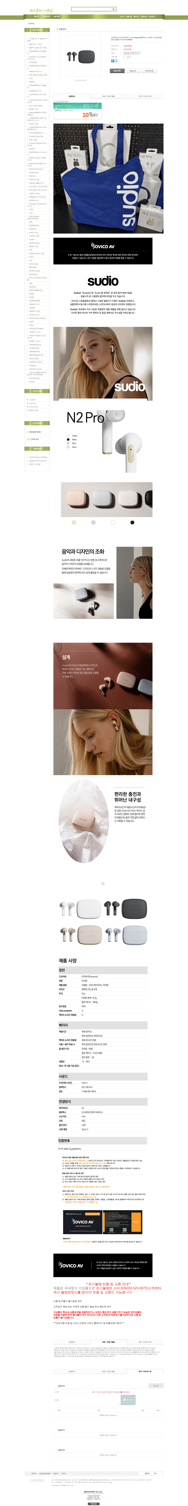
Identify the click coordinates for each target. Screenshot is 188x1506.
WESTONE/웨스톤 (36, 355)
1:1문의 (63, 1473)
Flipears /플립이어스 (36, 183)
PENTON (32, 267)
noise (31, 257)
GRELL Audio (34, 194)
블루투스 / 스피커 (35, 44)
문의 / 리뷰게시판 (145, 96)
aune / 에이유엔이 (36, 106)
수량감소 (129, 57)
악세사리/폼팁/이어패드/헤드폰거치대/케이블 (37, 374)
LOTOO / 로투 (34, 236)
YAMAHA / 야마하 (35, 362)
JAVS (31, 209)
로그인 (122, 16)
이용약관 (33, 1473)
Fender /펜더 (34, 173)
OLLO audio (33, 264)
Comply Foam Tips (36, 136)
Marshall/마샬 (34, 243)
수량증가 (129, 56)
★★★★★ (126, 1392)
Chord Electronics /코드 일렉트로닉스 (37, 128)
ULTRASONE (34, 348)
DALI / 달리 (33, 140)
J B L (31, 213)
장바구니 (136, 16)
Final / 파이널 (34, 180)
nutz (30, 260)
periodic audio (34, 271)
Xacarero (32, 365)
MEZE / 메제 (33, 246)
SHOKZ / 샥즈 (34, 304)
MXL (31, 250)
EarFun (32, 149)
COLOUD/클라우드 (36, 133)
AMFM (31, 82)
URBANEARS (34, 352)
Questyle (32, 287)
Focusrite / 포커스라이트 (38, 187)
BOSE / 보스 (33, 109)
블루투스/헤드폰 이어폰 (38, 48)
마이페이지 (152, 16)
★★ (103, 1392)
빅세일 (31, 382)
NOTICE (31, 24)
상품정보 (72, 96)
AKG (31, 78)
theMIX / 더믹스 (35, 341)
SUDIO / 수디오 (35, 332)
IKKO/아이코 (34, 200)
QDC (31, 283)
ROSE (31, 297)
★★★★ (117, 1392)
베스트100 (46, 16)
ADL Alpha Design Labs (38, 75)
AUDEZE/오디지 (35, 91)
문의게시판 (33, 407)
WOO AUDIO (34, 359)
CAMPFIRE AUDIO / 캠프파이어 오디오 (36, 119)
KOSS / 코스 (33, 233)
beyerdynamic (34, 378)
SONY (31, 322)
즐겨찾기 (57, 16)
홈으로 (36, 16)
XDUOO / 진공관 (35, 369)
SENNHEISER (34, 301)
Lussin (31, 239)
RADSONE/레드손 (36, 290)
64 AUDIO (33, 62)
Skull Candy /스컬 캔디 (37, 318)
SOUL (31, 325)
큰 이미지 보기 (81, 80)
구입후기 (32, 400)
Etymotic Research (36, 169)
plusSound (33, 274)
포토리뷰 (32, 403)
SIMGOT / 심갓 (34, 311)
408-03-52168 (94, 1480)
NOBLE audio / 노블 (36, 253)
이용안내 (55, 1473)
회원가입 (129, 16)
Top (155, 1473)
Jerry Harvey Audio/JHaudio (33, 218)
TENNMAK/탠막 (35, 345)
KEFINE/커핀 (34, 226)
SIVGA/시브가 (34, 315)
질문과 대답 (33, 410)
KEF (30, 222)
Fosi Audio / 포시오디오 (38, 190)
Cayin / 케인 (33, 124)
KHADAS (32, 229)
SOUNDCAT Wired (36, 329)
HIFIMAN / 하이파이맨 (37, 197)
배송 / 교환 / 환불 (108, 96)
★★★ (109, 1392)
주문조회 (144, 16)
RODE (31, 294)
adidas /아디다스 (35, 71)
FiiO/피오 (32, 176)
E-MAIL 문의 (35, 439)
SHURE (32, 308)
